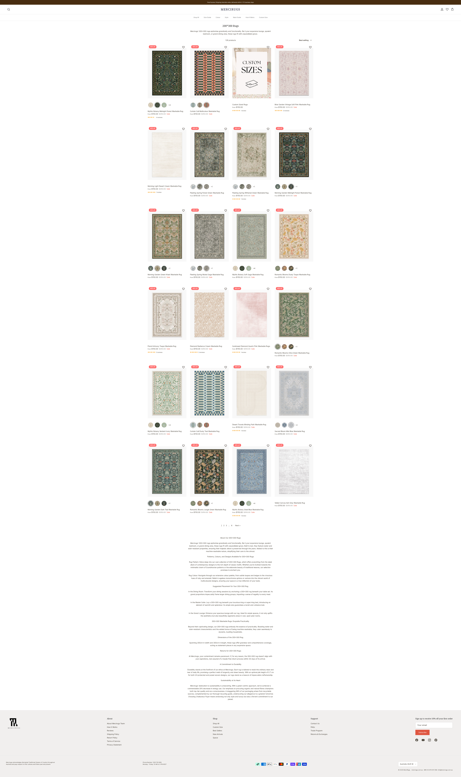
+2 (296, 425)
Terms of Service (113, 741)
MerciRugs (406, 770)
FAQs (313, 727)
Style (226, 17)
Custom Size (263, 17)
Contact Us (315, 723)
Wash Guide (237, 17)
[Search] (8, 9)
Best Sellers (217, 731)
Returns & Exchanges (319, 734)
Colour (218, 17)
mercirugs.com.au (417, 770)
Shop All (196, 17)
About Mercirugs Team (116, 723)
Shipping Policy (113, 734)
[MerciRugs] (230, 9)
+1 (212, 187)
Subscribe (422, 732)
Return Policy (112, 738)
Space (215, 738)
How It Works (250, 17)
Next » (237, 525)
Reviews (110, 731)
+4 (169, 105)
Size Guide (207, 17)
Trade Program (316, 731)
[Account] (441, 9)
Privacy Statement (114, 745)
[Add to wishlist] (183, 47)
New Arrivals (218, 734)
